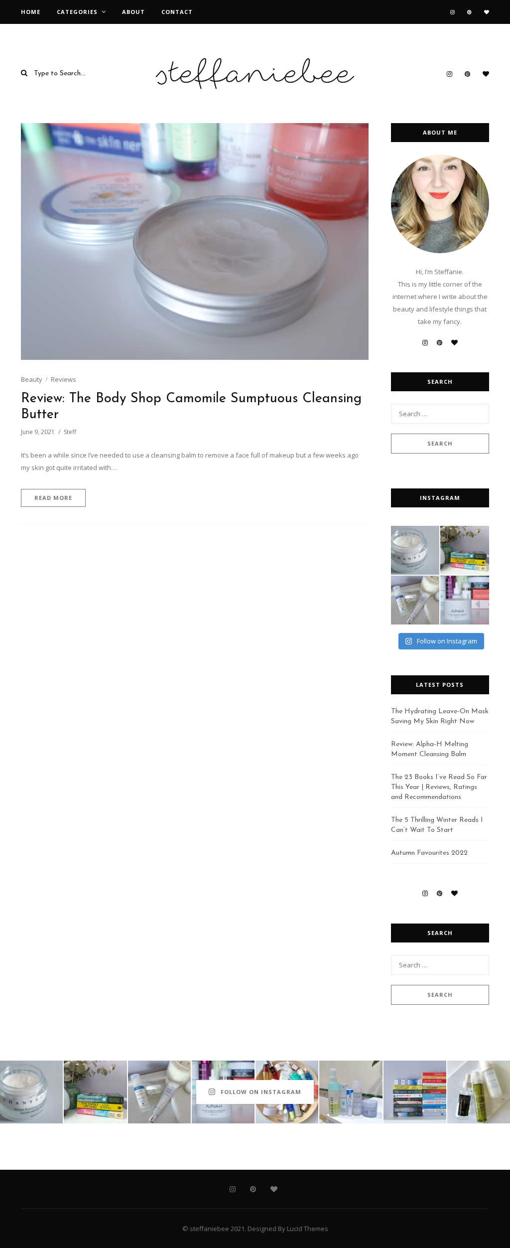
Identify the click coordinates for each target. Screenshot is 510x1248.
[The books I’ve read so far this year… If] (414, 1092)
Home (30, 11)
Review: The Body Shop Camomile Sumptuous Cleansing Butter (191, 407)
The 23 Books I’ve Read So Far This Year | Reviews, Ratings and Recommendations (439, 787)
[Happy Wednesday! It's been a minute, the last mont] (350, 1092)
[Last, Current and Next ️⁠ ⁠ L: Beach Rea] (464, 550)
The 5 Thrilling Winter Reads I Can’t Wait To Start (437, 825)
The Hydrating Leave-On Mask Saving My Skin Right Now (440, 716)
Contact (177, 11)
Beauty (31, 379)
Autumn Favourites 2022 (429, 853)
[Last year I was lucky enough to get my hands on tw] (415, 600)
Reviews (63, 379)
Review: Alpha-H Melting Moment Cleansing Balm (429, 749)
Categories (77, 11)
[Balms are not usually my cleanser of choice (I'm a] (464, 600)
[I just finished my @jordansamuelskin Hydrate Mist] (478, 1092)
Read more (53, 497)
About (133, 11)
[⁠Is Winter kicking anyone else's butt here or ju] (415, 550)
